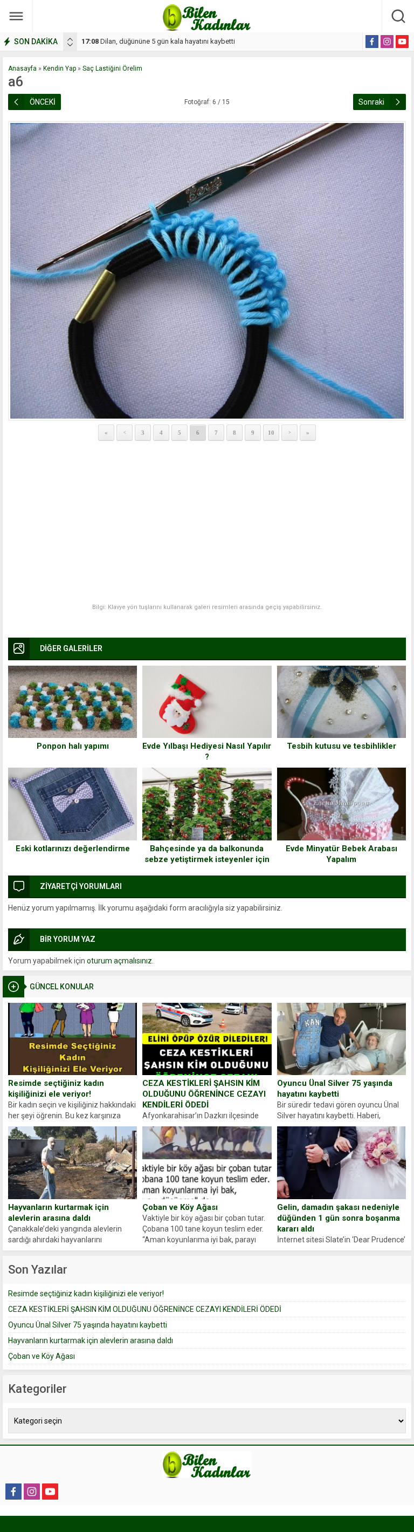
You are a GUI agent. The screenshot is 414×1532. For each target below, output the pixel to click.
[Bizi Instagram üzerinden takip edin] (387, 41)
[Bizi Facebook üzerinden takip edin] (371, 41)
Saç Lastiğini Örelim (112, 68)
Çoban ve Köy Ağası (180, 1207)
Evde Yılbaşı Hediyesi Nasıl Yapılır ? (206, 751)
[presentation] (70, 39)
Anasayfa (22, 68)
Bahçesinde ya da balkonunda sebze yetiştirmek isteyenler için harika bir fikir (207, 859)
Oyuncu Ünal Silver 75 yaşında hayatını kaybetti (334, 1088)
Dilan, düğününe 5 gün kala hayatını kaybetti (158, 41)
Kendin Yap (59, 68)
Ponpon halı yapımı (73, 746)
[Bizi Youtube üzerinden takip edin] (402, 41)
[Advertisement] (207, 522)
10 (271, 432)
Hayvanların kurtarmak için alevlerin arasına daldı (58, 1212)
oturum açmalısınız (119, 960)
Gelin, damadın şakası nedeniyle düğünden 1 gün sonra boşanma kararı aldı (338, 1218)
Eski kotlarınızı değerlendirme (73, 848)
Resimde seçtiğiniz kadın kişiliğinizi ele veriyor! (56, 1088)
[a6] (207, 271)
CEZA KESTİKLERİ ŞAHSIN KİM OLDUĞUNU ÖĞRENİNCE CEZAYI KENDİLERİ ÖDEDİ (204, 1094)
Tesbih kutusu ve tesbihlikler (341, 746)
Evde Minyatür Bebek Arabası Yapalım (341, 854)
